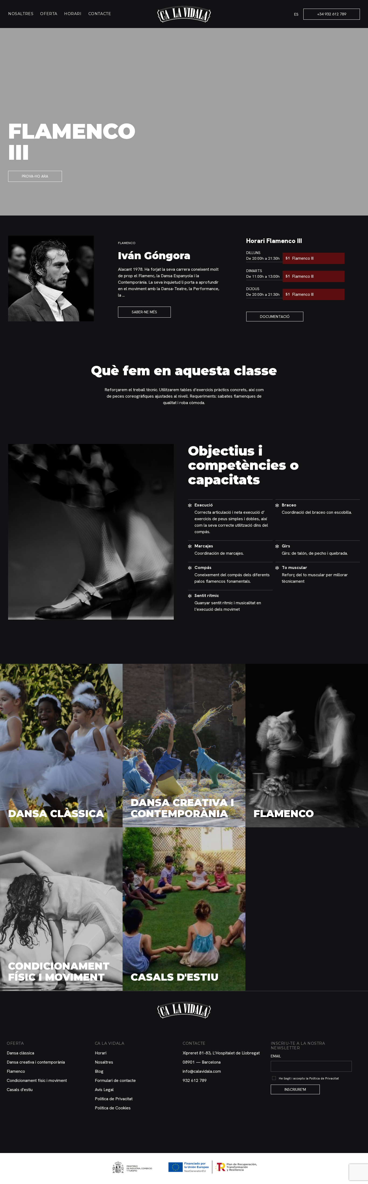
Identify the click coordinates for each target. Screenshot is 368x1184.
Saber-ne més (144, 312)
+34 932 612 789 (331, 14)
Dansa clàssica (20, 1053)
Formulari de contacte (115, 1080)
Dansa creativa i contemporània (36, 1062)
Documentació (275, 316)
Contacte (99, 13)
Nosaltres (20, 13)
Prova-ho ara (35, 176)
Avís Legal (104, 1089)
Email (276, 1056)
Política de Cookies (113, 1108)
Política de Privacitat (114, 1099)
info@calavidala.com (202, 1071)
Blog (99, 1071)
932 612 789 (195, 1080)
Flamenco (16, 1071)
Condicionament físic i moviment (37, 1080)
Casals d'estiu (20, 1089)
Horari (73, 13)
